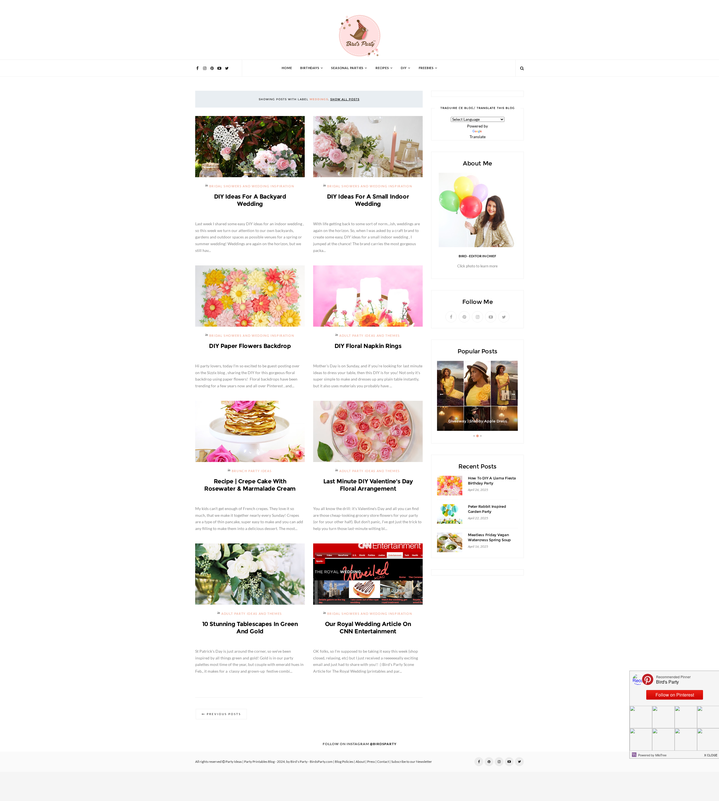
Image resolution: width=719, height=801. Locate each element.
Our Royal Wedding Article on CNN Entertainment (368, 627)
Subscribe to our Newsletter (411, 761)
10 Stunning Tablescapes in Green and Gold (250, 627)
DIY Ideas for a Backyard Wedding (250, 200)
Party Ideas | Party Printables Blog (250, 761)
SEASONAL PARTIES (347, 68)
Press (371, 761)
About (360, 761)
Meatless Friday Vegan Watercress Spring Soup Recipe (489, 540)
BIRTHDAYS (309, 68)
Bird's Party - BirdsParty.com (311, 761)
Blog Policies (344, 761)
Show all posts (345, 99)
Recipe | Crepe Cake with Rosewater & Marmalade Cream (250, 484)
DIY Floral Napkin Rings (368, 346)
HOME (287, 68)
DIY (403, 68)
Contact (383, 761)
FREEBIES (426, 68)
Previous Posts (224, 714)
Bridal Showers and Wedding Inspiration (251, 186)
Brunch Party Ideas (252, 471)
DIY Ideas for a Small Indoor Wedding (368, 200)
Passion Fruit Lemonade (477, 421)
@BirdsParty (383, 744)
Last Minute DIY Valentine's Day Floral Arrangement (368, 484)
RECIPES (382, 68)
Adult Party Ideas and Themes (369, 335)
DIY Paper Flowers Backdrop (250, 346)
